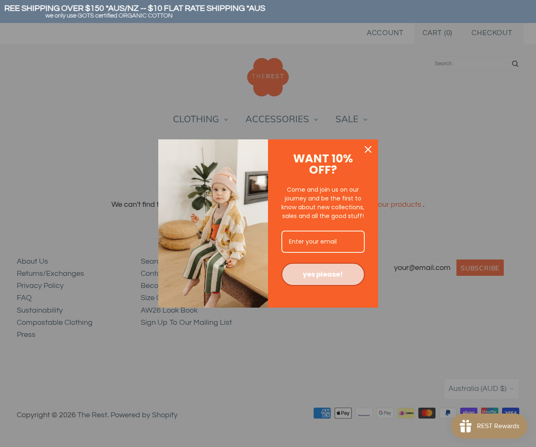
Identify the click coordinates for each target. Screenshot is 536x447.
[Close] (368, 149)
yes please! (323, 274)
